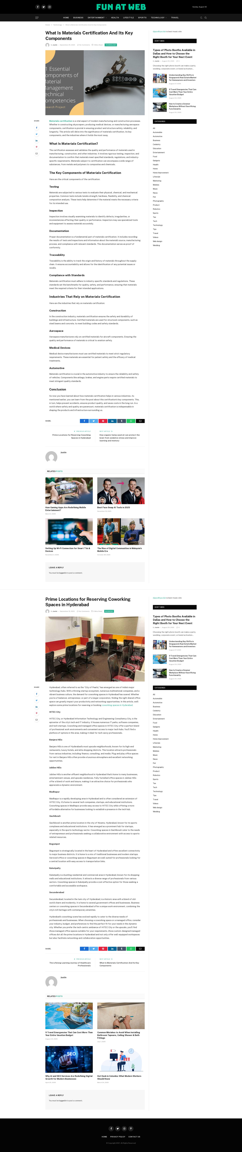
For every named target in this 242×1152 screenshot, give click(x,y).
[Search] (205, 18)
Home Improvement (161, 173)
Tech (155, 221)
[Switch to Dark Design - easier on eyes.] (201, 18)
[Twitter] (36, 134)
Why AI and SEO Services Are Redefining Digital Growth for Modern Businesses (69, 1077)
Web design (157, 241)
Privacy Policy (117, 1137)
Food (155, 157)
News (155, 193)
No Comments (84, 45)
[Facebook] (36, 127)
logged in (63, 573)
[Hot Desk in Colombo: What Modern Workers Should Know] (121, 1059)
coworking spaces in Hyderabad (117, 705)
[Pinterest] (36, 147)
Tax (154, 217)
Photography (158, 201)
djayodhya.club (159, 31)
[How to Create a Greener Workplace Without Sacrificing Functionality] (160, 107)
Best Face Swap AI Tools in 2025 (113, 507)
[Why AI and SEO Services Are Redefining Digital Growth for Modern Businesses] (69, 1059)
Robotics (156, 209)
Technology (157, 18)
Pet (154, 197)
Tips (154, 229)
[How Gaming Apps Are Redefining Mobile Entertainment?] (69, 490)
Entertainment (96, 18)
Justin (55, 45)
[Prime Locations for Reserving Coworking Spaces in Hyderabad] (95, 649)
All (154, 128)
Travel (175, 18)
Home (66, 18)
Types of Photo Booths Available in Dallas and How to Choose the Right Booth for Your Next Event (174, 53)
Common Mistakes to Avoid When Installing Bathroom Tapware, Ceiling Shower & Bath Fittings (118, 1035)
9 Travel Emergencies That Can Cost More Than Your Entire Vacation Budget (182, 92)
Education (157, 148)
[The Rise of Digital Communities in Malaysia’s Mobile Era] (121, 531)
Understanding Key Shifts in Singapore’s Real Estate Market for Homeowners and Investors (182, 77)
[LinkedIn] (36, 140)
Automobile (157, 132)
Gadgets (156, 161)
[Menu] (37, 18)
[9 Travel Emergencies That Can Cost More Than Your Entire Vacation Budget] (160, 93)
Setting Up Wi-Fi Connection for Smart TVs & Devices (67, 549)
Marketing (157, 181)
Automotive (157, 136)
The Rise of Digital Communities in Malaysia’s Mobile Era (119, 549)
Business (78, 18)
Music (155, 189)
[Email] (36, 153)
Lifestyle (128, 18)
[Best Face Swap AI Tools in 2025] (121, 490)
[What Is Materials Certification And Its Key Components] (95, 82)
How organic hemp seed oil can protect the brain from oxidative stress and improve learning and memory (120, 438)
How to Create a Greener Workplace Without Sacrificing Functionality (182, 106)
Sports (142, 18)
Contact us (134, 1137)
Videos (155, 237)
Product (156, 205)
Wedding (156, 245)
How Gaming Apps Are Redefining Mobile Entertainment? (65, 508)
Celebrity (156, 144)
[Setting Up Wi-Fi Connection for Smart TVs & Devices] (69, 531)
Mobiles (156, 185)
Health (115, 18)
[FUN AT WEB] (121, 7)
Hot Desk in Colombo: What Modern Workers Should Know (119, 1077)
